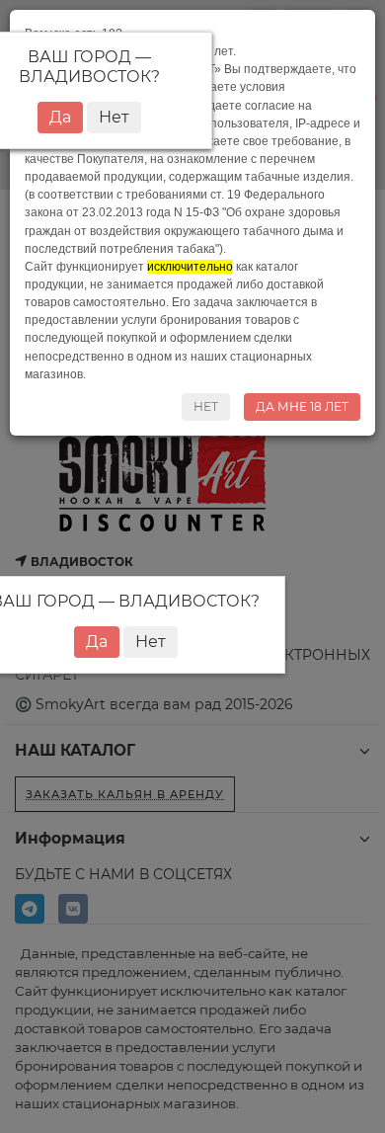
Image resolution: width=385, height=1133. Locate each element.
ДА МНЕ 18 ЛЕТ (302, 406)
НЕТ (205, 406)
